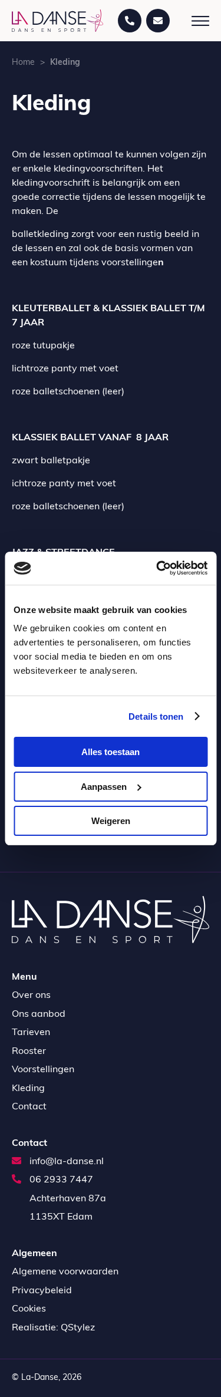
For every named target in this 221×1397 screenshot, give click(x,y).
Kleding (28, 1088)
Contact (29, 1107)
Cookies (29, 1309)
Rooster (29, 1051)
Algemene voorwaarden (65, 1272)
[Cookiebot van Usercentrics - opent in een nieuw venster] (157, 568)
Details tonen (155, 716)
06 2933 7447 (60, 1180)
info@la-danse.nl (65, 1162)
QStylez (78, 1328)
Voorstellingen (43, 1070)
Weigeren (110, 821)
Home (23, 62)
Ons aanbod (38, 1014)
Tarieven (31, 1032)
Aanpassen (104, 787)
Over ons (31, 995)
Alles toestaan (110, 752)
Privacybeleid (42, 1291)
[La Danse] (57, 20)
